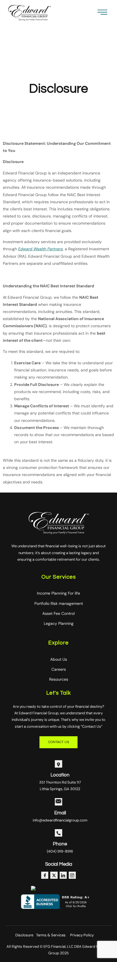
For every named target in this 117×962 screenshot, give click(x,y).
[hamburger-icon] (102, 13)
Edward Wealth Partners (40, 248)
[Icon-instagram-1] (72, 875)
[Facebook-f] (44, 875)
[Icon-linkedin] (63, 875)
